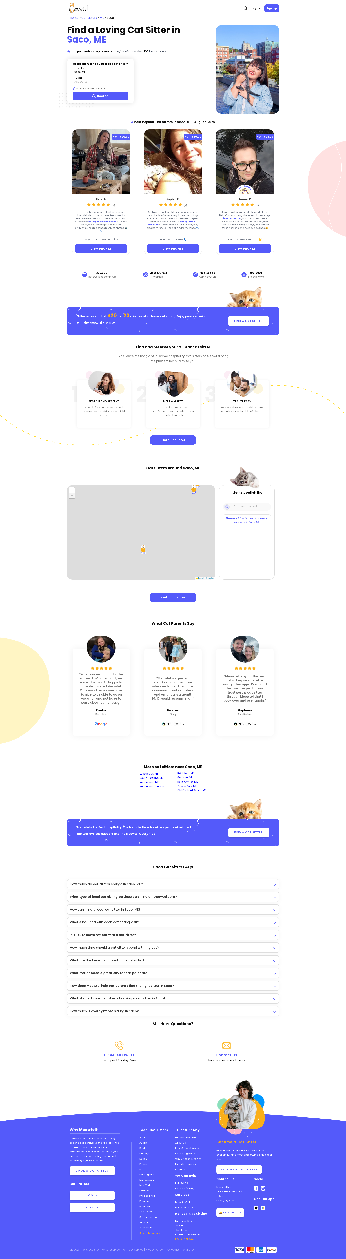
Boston (143, 1148)
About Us (180, 1142)
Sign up (271, 8)
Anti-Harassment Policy (180, 1249)
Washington (146, 1227)
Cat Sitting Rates (185, 1153)
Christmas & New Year (188, 1234)
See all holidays (185, 1238)
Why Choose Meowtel (188, 1158)
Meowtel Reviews (185, 1164)
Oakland (144, 1190)
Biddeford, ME (185, 773)
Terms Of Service (133, 1249)
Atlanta (143, 1137)
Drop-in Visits (183, 1202)
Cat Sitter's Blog (185, 1188)
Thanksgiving (183, 1230)
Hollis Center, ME (187, 782)
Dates (79, 77)
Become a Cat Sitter (239, 1169)
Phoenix (144, 1201)
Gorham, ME (184, 777)
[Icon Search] (227, 506)
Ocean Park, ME (187, 786)
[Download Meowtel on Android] (263, 1208)
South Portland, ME (151, 778)
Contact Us (226, 1057)
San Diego (145, 1211)
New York (144, 1185)
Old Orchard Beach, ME (191, 790)
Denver (143, 1164)
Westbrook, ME (149, 773)
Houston (144, 1169)
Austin (143, 1142)
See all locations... (150, 1232)
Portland (144, 1206)
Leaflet (201, 578)
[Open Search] (245, 8)
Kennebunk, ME (149, 782)
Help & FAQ (181, 1183)
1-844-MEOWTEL (119, 1057)
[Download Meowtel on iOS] (256, 1208)
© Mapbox (210, 578)
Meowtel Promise (102, 322)
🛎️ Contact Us (230, 1212)
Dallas (143, 1158)
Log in (256, 8)
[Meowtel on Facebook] (256, 1188)
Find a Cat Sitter (173, 440)
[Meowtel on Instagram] (263, 1188)
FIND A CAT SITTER (248, 321)
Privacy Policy (154, 1249)
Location (80, 68)
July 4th (180, 1225)
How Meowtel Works (187, 1148)
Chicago (144, 1153)
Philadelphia (147, 1195)
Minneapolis (147, 1179)
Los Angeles (146, 1174)
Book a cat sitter (92, 1170)
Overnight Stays (184, 1207)
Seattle (143, 1222)
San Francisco (148, 1217)
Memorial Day (183, 1221)
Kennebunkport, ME (152, 786)
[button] (193, 489)
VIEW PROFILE (101, 249)
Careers (180, 1169)
